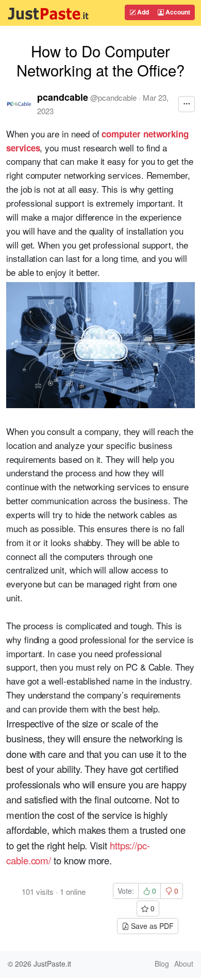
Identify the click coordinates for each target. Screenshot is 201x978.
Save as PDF (151, 926)
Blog (162, 963)
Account (177, 12)
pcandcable (62, 97)
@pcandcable (113, 97)
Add (142, 12)
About (183, 963)
